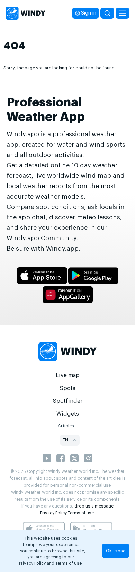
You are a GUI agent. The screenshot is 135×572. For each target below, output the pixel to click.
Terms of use (81, 513)
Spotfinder (68, 401)
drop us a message (94, 506)
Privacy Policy (53, 513)
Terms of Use (68, 563)
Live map (68, 375)
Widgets (67, 414)
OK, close (115, 551)
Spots (67, 388)
